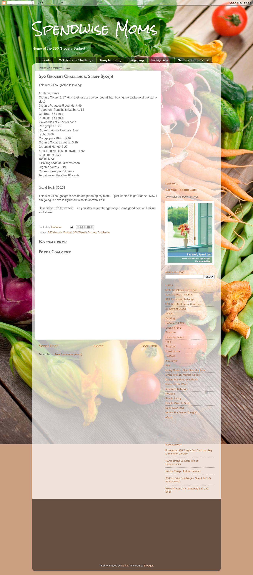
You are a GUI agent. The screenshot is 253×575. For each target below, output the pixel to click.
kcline (124, 565)
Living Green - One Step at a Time (185, 370)
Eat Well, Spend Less (181, 190)
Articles (169, 313)
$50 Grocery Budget (60, 232)
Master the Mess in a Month (181, 379)
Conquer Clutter (174, 322)
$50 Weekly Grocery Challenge (91, 232)
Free (168, 341)
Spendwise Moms (95, 29)
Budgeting (136, 60)
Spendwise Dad (174, 407)
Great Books (172, 351)
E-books (45, 60)
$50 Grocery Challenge (75, 60)
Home (99, 346)
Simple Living (110, 60)
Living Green (161, 60)
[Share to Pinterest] (92, 227)
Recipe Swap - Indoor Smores (183, 471)
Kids (167, 365)
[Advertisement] (189, 121)
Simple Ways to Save (177, 403)
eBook (169, 417)
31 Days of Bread (175, 308)
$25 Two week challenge (179, 299)
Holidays (170, 355)
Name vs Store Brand (193, 60)
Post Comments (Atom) (68, 354)
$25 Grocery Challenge (179, 294)
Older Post (148, 346)
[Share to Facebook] (88, 227)
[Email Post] (71, 226)
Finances (170, 332)
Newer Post (48, 346)
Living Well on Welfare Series (182, 374)
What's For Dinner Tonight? (181, 412)
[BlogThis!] (81, 227)
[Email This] (78, 227)
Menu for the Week (176, 384)
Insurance (171, 360)
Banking (170, 318)
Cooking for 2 (173, 327)
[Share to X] (85, 227)
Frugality (170, 346)
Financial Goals (174, 337)
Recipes (170, 393)
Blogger (148, 565)
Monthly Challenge (176, 388)
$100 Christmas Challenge (181, 289)
